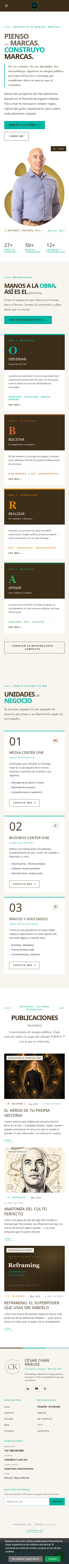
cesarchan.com (34, 1530)
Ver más (15, 404)
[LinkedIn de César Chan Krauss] (28, 1388)
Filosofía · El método (48, 1406)
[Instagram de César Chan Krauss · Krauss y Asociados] (45, 1388)
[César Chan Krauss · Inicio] (34, 5)
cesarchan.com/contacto (18, 1468)
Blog (6, 1424)
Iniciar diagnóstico (28, 319)
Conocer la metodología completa (36, 647)
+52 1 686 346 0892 (14, 1450)
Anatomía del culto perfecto (25, 1211)
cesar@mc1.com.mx (15, 1459)
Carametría (43, 1430)
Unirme (57, 1501)
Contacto (9, 1430)
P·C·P (40, 1424)
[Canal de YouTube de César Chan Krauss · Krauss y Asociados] (36, 1388)
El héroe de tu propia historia (27, 1113)
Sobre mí (16, 136)
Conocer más (22, 802)
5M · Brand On (44, 1418)
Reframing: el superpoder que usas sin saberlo (31, 1305)
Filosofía (8, 1418)
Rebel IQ (41, 1412)
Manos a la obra (24, 124)
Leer (9, 1140)
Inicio (7, 1406)
